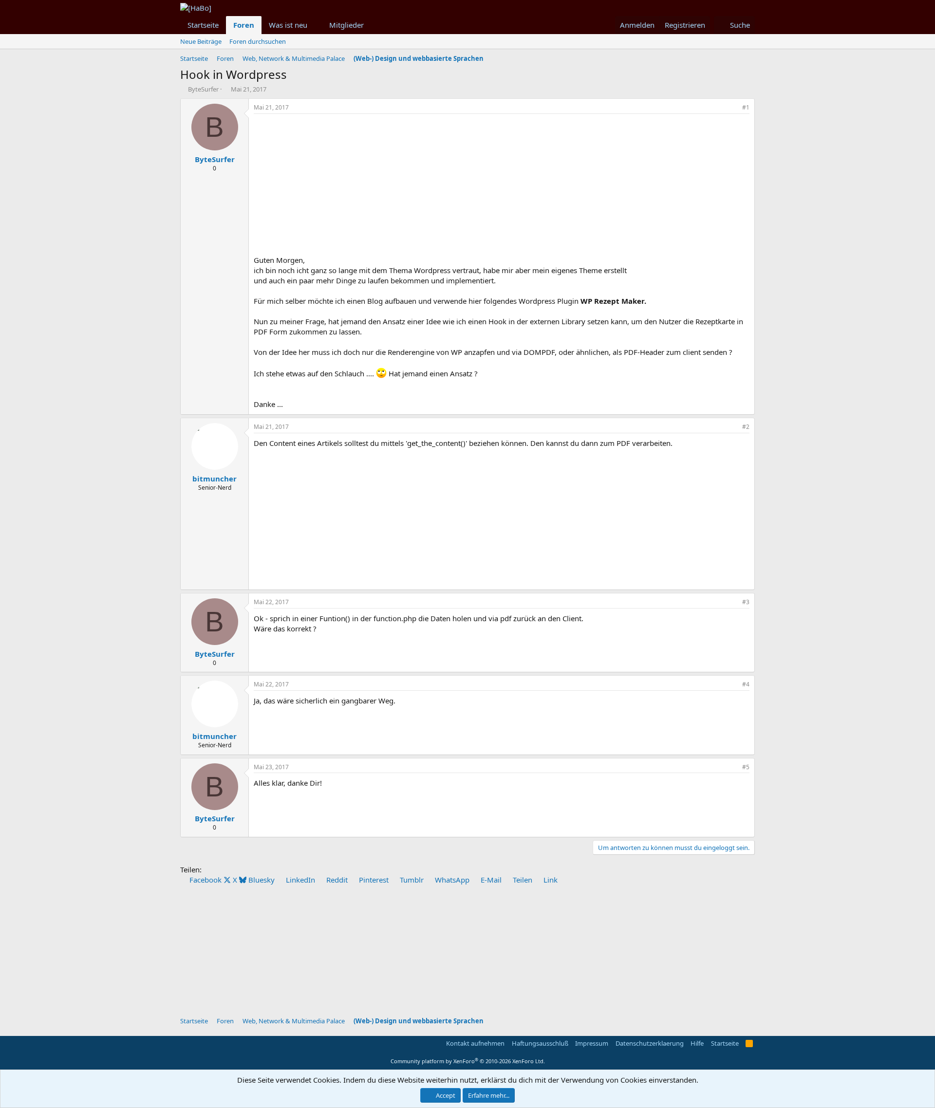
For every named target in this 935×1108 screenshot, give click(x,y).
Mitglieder (346, 25)
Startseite (203, 25)
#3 (745, 602)
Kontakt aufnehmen (475, 1043)
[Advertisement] (501, 187)
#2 (745, 427)
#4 (745, 684)
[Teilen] (732, 107)
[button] (315, 25)
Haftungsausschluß (540, 1043)
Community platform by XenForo (468, 1061)
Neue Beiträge (201, 41)
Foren (243, 25)
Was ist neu (288, 25)
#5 (745, 767)
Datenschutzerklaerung (650, 1043)
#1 (745, 107)
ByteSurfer (203, 89)
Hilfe (697, 1043)
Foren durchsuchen (257, 41)
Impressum (591, 1043)
